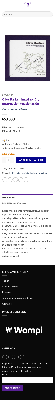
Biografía (7, 95)
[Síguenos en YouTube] (22, 357)
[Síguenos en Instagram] (16, 357)
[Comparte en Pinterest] (26, 179)
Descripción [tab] (8, 197)
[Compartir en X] (15, 179)
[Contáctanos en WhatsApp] (4, 357)
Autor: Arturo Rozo (14, 109)
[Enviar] (49, 14)
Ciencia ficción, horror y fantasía (34, 173)
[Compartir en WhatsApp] (4, 179)
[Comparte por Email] (20, 179)
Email (4, 374)
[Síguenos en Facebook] (10, 357)
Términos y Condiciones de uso (17, 297)
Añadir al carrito (31, 160)
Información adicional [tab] (15, 203)
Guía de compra (10, 286)
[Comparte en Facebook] (10, 179)
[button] (4, 5)
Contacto (7, 303)
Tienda (5, 280)
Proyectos (7, 292)
